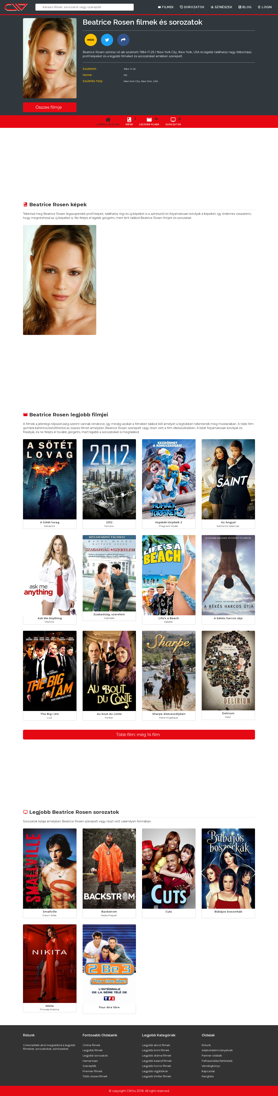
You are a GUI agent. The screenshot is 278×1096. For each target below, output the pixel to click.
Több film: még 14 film (138, 734)
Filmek (167, 7)
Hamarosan (90, 1060)
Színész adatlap (108, 124)
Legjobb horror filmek (156, 1065)
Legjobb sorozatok (95, 1055)
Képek (131, 121)
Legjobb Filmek (149, 121)
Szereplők (89, 1065)
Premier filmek (92, 1071)
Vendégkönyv (211, 1065)
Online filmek (91, 1045)
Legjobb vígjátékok (155, 1071)
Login (266, 7)
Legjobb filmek (93, 1050)
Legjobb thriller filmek (156, 1076)
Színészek (223, 7)
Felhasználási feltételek (217, 1060)
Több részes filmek (95, 1076)
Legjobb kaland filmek (157, 1060)
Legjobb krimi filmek (155, 1050)
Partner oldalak (212, 1055)
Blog (247, 7)
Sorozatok (194, 7)
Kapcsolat (208, 1071)
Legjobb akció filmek (156, 1045)
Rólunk (206, 1045)
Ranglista (208, 1076)
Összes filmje (49, 107)
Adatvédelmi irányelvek (217, 1050)
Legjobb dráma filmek (156, 1055)
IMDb (90, 39)
